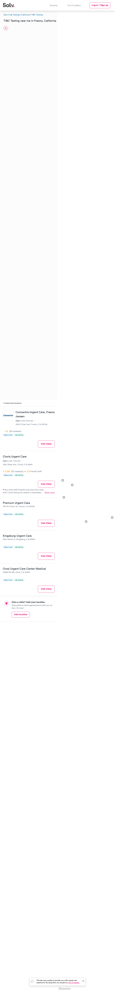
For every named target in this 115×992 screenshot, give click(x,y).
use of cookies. (74, 982)
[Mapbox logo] (64, 988)
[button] (64, 497)
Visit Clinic (46, 443)
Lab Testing (14, 14)
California (25, 14)
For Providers (74, 5)
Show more (50, 492)
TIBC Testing (37, 14)
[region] (86, 501)
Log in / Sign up (100, 5)
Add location (20, 614)
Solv (5, 14)
